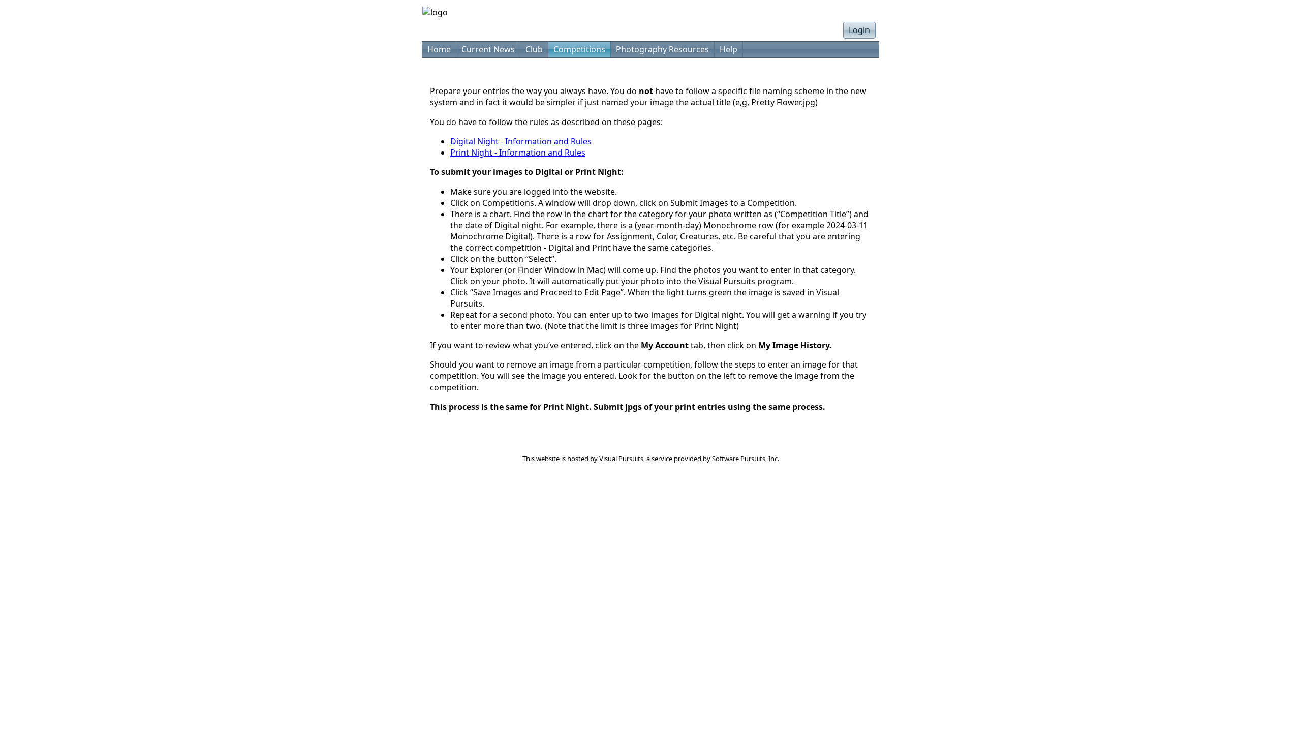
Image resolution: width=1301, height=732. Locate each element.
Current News (488, 49)
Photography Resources (662, 49)
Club (534, 49)
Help (728, 49)
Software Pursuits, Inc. (745, 458)
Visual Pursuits (621, 458)
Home (439, 49)
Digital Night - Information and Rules (521, 141)
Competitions (579, 49)
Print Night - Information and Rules (517, 152)
